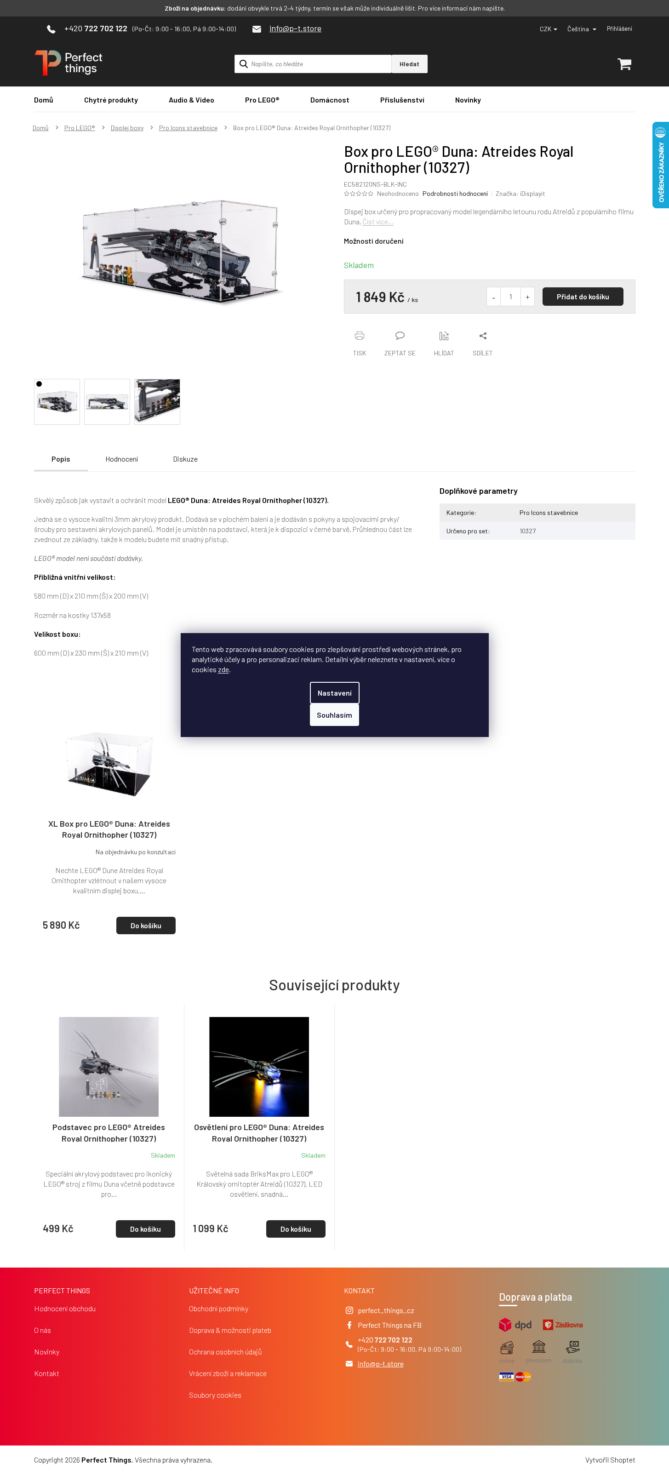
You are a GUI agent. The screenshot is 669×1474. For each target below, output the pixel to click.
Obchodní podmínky (218, 1308)
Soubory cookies (215, 1394)
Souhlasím (334, 714)
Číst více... (378, 221)
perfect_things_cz (386, 1310)
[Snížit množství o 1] (494, 296)
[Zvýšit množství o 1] (527, 296)
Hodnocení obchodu (65, 1308)
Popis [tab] (60, 458)
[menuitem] (43, 99)
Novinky (46, 1351)
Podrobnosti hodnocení (455, 193)
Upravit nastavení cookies (253, 1459)
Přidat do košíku (583, 296)
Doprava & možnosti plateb (230, 1329)
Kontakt (46, 1373)
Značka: (520, 193)
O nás (42, 1329)
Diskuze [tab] (185, 458)
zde (223, 669)
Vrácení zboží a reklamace (228, 1373)
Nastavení (335, 692)
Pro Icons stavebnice (549, 512)
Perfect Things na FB (390, 1324)
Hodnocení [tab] (121, 458)
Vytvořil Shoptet (610, 1459)
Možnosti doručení (374, 240)
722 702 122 (393, 1339)
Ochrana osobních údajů (225, 1351)
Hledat (409, 64)
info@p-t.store (381, 1363)
